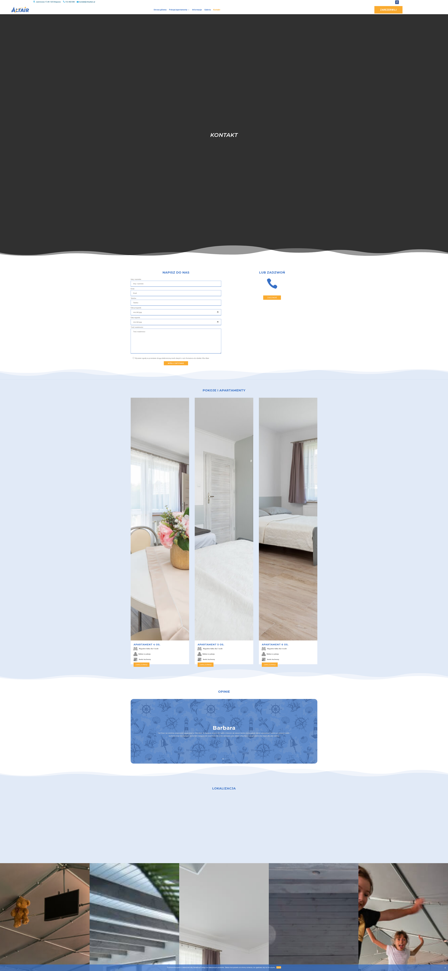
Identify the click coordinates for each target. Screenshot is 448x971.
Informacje (197, 10)
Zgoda (278, 967)
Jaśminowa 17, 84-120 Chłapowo (48, 2)
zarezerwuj (141, 664)
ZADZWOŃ (272, 297)
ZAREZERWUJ (388, 9)
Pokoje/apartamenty (178, 10)
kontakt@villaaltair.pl (87, 2)
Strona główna (160, 10)
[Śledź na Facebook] (397, 2)
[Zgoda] (445, 968)
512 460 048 (70, 2)
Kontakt (216, 10)
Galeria (207, 10)
